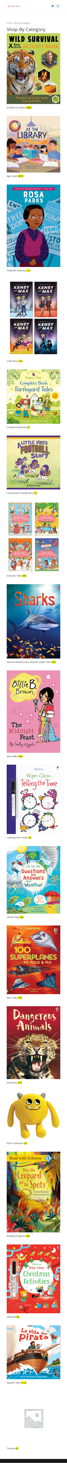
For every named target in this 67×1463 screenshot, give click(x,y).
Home (9, 23)
